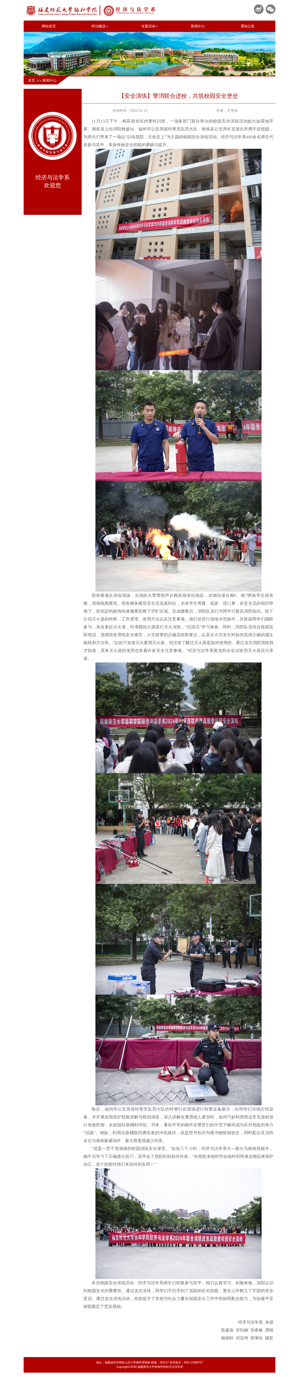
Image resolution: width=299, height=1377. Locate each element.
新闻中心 (198, 26)
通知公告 (248, 26)
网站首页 (49, 26)
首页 (31, 80)
